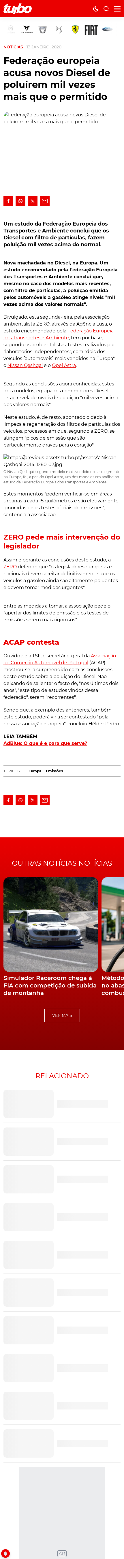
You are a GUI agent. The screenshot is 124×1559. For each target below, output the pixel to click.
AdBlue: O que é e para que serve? (45, 743)
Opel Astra (64, 365)
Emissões (54, 771)
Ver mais (62, 1015)
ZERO (10, 567)
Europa (35, 771)
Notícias (13, 47)
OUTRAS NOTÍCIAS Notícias (62, 863)
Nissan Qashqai (25, 365)
